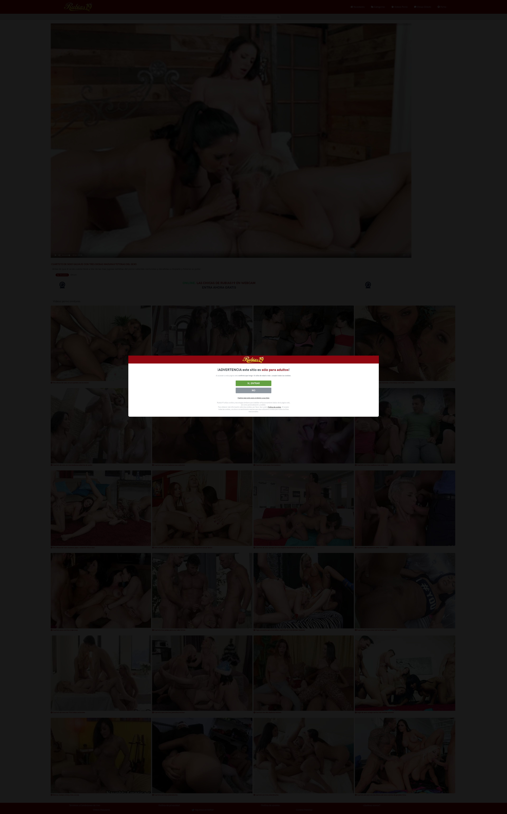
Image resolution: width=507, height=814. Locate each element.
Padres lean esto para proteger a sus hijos (253, 398)
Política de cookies (274, 407)
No (253, 390)
